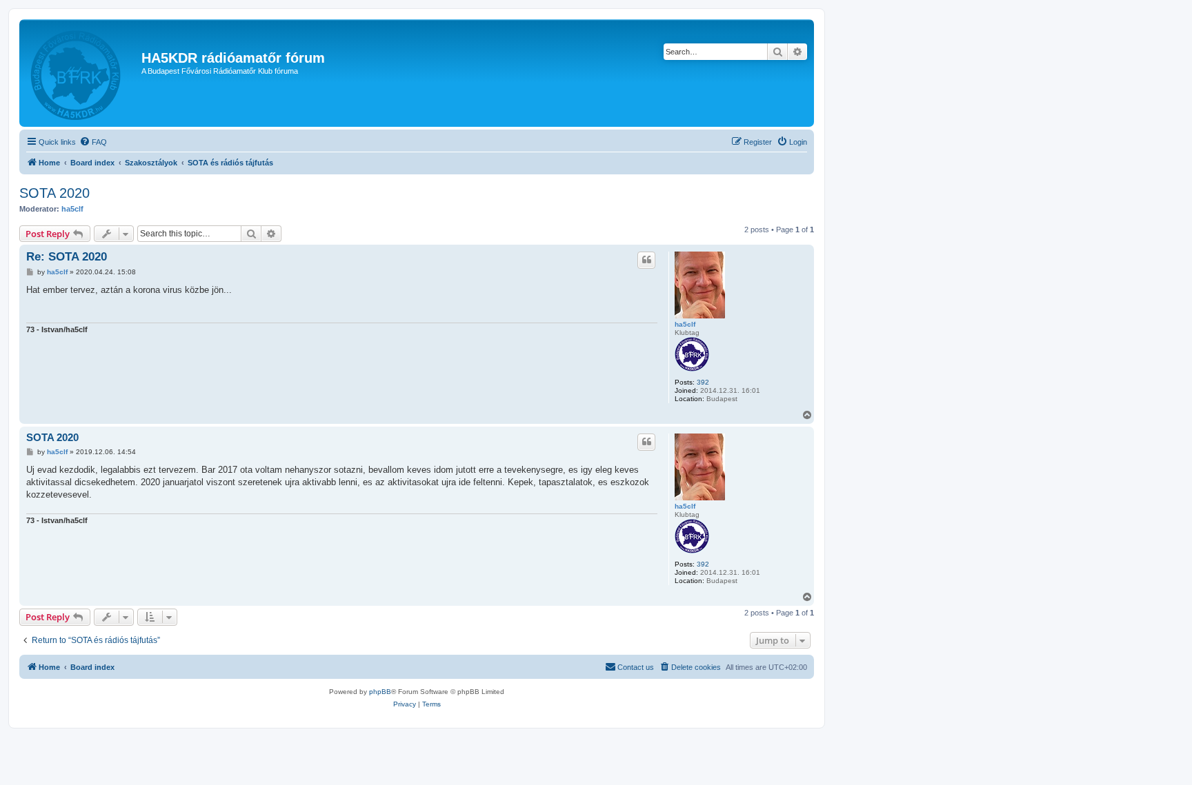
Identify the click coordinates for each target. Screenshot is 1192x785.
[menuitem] (93, 142)
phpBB (380, 691)
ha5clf (72, 209)
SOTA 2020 (54, 193)
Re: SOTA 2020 (66, 256)
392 (703, 382)
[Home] (82, 73)
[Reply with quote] (646, 260)
